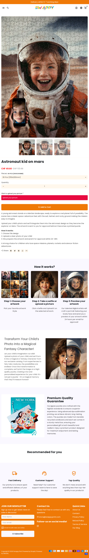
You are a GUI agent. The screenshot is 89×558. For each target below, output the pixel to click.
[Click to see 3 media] (62, 147)
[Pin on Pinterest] (18, 250)
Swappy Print (17, 551)
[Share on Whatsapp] (22, 250)
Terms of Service (80, 524)
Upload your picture (10, 198)
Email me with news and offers (14, 528)
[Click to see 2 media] (45, 147)
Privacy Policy (78, 517)
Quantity (5, 182)
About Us (76, 509)
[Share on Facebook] (10, 250)
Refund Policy (78, 520)
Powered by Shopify (29, 551)
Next (85, 77)
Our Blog (76, 528)
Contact (76, 513)
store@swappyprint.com (48, 517)
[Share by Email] (26, 250)
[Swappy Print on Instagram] (38, 526)
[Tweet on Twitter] (14, 250)
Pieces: (12, 173)
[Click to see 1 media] (27, 147)
